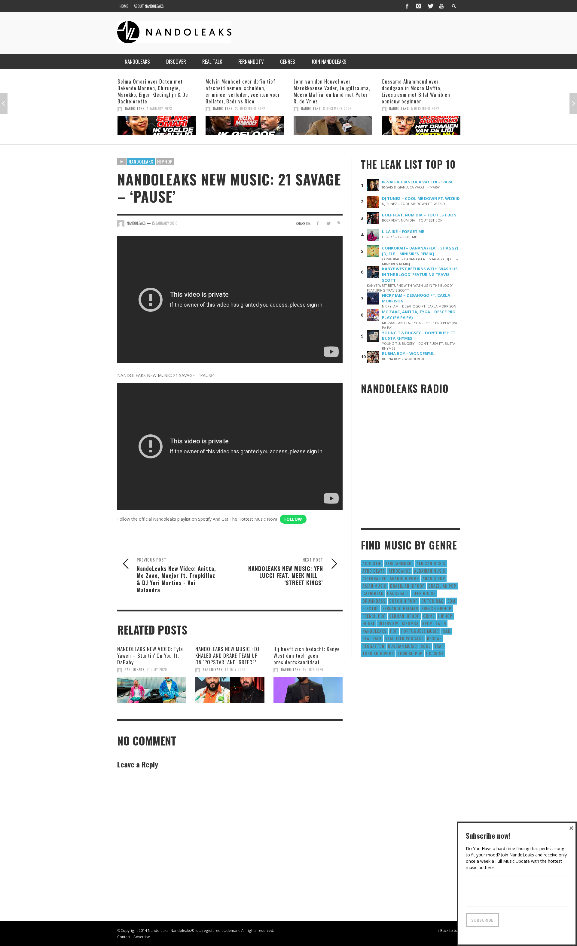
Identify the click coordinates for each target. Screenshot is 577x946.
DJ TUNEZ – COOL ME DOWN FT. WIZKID (421, 198)
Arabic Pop (434, 578)
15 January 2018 (165, 223)
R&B (447, 631)
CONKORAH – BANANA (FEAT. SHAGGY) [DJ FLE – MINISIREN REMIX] (420, 250)
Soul (426, 646)
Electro (370, 608)
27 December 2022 (162, 108)
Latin (441, 623)
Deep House (423, 593)
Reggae (434, 638)
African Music (431, 563)
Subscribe (482, 920)
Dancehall (398, 593)
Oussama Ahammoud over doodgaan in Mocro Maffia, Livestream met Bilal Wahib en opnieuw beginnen (328, 91)
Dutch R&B (432, 601)
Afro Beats (373, 571)
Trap (439, 646)
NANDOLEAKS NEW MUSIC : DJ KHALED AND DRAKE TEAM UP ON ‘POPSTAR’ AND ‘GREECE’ (227, 655)
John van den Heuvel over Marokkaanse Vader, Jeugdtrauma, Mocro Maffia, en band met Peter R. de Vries (244, 91)
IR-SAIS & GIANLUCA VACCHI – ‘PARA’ (417, 182)
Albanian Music (429, 571)
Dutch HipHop (403, 601)
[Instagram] (418, 6)
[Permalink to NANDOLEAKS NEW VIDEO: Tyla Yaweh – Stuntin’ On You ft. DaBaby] (151, 690)
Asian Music (374, 586)
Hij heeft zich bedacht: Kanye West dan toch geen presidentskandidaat (306, 655)
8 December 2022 (249, 108)
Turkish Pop (410, 653)
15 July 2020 (313, 669)
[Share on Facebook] (318, 223)
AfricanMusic (399, 563)
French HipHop (436, 608)
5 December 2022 (337, 108)
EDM (451, 601)
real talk (372, 638)
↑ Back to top (449, 930)
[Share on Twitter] (328, 223)
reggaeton (373, 646)
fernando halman (400, 608)
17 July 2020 (235, 669)
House (368, 623)
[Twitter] (430, 6)
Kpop (427, 623)
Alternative (374, 578)
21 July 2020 (157, 669)
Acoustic (372, 563)
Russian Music (402, 646)
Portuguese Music (420, 631)
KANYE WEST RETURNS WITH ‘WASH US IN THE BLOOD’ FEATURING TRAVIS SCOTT (420, 274)
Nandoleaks (141, 161)
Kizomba (410, 623)
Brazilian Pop (442, 586)
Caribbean (372, 593)
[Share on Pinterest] (338, 223)
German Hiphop (404, 616)
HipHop (165, 161)
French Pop (374, 616)
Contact (123, 936)
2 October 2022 (424, 122)
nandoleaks (374, 631)
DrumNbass (374, 601)
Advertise (141, 936)
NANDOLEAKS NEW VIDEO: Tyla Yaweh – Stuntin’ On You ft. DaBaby (150, 655)
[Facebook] (407, 6)
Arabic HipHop (404, 578)
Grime (429, 616)
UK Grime (435, 653)
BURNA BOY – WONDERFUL (408, 353)
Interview (388, 623)
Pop (394, 631)
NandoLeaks (135, 108)
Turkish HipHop (378, 653)
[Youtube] (441, 6)
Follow (293, 519)
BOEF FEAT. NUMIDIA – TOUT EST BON (419, 215)
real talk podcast (404, 638)
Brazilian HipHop (407, 586)
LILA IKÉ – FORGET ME (403, 231)
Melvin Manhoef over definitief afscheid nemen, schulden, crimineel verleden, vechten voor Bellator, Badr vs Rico (155, 91)
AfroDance (400, 571)
